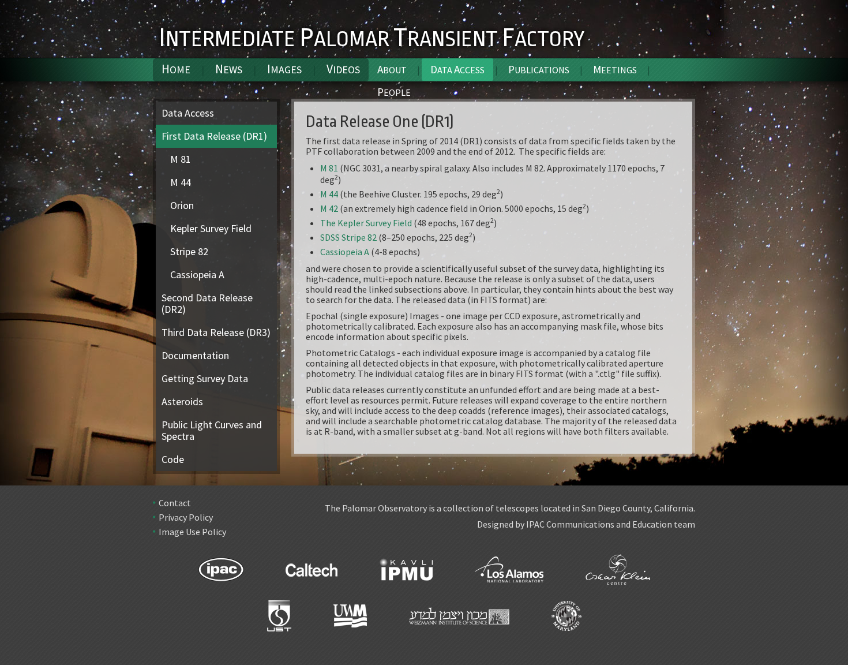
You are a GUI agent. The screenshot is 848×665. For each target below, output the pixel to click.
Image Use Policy (192, 531)
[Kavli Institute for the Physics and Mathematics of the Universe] (406, 574)
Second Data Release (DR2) (207, 303)
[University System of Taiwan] (279, 620)
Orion (182, 205)
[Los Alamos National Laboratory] (509, 574)
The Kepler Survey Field (366, 223)
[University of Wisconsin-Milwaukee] (350, 620)
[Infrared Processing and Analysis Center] (221, 574)
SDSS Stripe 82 (348, 237)
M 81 (180, 159)
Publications (538, 69)
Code (173, 459)
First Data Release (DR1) (214, 136)
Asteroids (182, 401)
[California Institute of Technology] (311, 574)
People (394, 92)
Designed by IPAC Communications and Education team (586, 524)
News (228, 69)
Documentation (195, 355)
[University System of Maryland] (566, 620)
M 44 (180, 182)
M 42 (329, 208)
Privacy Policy (186, 517)
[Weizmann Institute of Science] (459, 620)
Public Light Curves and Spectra (212, 430)
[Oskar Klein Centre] (617, 574)
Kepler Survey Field (211, 228)
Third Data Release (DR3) (216, 332)
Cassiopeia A (197, 274)
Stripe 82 (189, 251)
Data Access (188, 112)
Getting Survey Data (205, 378)
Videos (343, 69)
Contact (175, 503)
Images (284, 69)
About (392, 69)
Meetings (615, 69)
